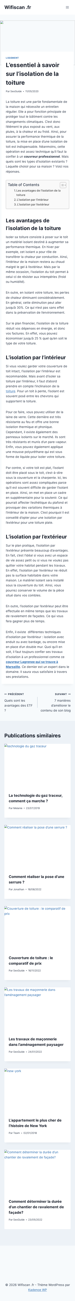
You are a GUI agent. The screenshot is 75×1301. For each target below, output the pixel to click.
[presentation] (37, 766)
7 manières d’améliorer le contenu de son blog (56, 702)
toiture (10, 391)
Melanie (17, 808)
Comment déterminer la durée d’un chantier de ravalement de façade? (36, 1207)
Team (16, 1132)
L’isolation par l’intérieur (33, 199)
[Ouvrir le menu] (67, 7)
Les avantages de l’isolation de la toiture (38, 193)
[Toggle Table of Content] (61, 185)
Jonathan (18, 889)
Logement (12, 57)
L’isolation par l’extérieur (33, 204)
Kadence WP (37, 1290)
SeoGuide (16, 91)
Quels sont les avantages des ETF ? (18, 702)
